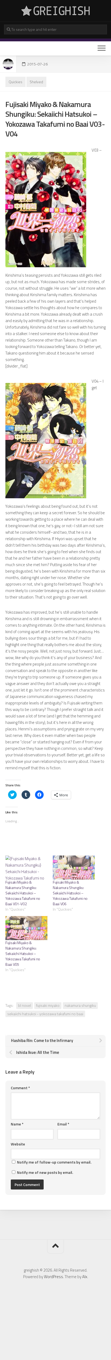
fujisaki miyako (48, 1005)
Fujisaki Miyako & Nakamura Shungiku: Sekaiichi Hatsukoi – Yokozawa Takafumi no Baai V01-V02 (22, 893)
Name (17, 1124)
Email (63, 1124)
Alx (84, 1277)
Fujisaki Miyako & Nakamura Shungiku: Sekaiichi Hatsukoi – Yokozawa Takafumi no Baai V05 (22, 953)
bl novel (24, 1005)
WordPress (53, 1277)
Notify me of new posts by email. (45, 1172)
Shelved (36, 82)
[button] (45, 209)
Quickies (15, 82)
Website (18, 1144)
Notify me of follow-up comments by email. (54, 1162)
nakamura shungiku (80, 1005)
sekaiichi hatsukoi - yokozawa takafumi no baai (45, 1014)
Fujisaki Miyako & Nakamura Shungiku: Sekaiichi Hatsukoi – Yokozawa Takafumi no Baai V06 (70, 893)
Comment (20, 1088)
